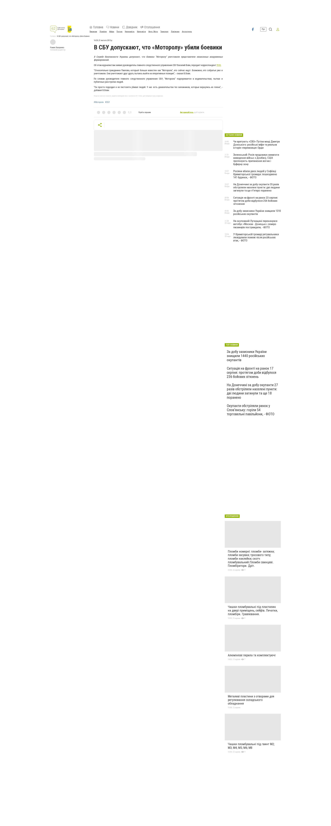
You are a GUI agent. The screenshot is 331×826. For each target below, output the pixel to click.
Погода (119, 32)
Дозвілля (103, 32)
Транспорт (164, 32)
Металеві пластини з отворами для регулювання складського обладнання (251, 700)
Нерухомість (129, 32)
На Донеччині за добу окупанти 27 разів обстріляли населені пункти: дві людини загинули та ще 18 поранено (252, 391)
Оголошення (152, 27)
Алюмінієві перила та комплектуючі (252, 655)
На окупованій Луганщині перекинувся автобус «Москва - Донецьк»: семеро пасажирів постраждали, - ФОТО (255, 224)
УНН (219, 65)
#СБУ (107, 102)
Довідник (131, 27)
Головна (98, 27)
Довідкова (175, 32)
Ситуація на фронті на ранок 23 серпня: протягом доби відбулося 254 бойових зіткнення (255, 200)
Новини (114, 27)
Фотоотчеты (187, 32)
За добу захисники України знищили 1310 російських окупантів (257, 212)
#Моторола (99, 102)
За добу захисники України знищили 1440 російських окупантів (247, 356)
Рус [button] (263, 29)
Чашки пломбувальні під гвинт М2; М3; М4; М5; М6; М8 (251, 746)
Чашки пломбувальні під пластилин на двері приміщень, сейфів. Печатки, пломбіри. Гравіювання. (253, 610)
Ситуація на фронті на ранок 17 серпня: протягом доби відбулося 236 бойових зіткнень (251, 372)
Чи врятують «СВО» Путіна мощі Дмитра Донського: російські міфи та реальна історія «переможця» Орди (256, 144)
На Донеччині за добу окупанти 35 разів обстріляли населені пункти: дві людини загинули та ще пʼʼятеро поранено (256, 187)
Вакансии (93, 32)
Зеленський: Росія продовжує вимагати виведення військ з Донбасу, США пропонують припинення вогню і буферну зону (256, 159)
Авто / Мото (153, 32)
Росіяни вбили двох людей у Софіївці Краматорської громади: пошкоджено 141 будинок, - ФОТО (255, 174)
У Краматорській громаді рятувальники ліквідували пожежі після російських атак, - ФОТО (256, 237)
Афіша (111, 32)
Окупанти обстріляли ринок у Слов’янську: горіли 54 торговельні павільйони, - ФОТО (250, 410)
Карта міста (141, 32)
